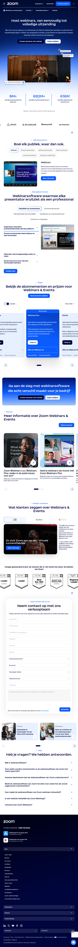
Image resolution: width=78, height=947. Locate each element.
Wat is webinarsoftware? (15, 762)
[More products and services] (74, 4)
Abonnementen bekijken (40, 296)
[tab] (13, 150)
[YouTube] (13, 926)
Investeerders (9, 874)
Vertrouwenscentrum (19, 937)
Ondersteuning (9, 919)
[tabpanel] (39, 173)
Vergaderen (38, 4)
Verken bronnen (67, 425)
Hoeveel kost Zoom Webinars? (18, 805)
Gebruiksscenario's (42, 10)
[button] (6, 365)
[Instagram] (21, 926)
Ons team (8, 861)
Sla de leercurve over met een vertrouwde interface (16, 262)
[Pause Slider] (72, 132)
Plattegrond (14, 939)
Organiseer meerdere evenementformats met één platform (19, 228)
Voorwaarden (6, 937)
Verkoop (7, 913)
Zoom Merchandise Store (12, 899)
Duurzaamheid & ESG (11, 880)
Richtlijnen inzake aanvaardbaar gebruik (34, 937)
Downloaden (8, 907)
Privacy (12, 937)
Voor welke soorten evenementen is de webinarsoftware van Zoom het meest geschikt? (36, 770)
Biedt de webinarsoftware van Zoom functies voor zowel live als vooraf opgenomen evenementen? (36, 785)
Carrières (7, 864)
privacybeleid (45, 711)
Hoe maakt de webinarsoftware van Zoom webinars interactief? (33, 792)
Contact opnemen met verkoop (31, 42)
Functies (28, 10)
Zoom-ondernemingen (11, 896)
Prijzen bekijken (54, 41)
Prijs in (68, 304)
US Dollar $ (44, 930)
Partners (7, 870)
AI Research (8, 892)
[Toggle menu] (4, 4)
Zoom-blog (8, 855)
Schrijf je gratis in (63, 4)
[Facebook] (17, 926)
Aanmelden (50, 4)
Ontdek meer (11, 271)
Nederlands (8, 930)
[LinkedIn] (4, 926)
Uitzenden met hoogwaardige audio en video (19, 255)
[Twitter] (9, 926)
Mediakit (7, 886)
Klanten (7, 858)
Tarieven (54, 10)
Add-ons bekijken (32, 355)
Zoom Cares (8, 883)
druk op (7, 877)
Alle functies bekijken (10, 355)
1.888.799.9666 (24, 828)
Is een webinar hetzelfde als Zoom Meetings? (25, 798)
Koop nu (34, 343)
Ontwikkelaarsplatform (11, 889)
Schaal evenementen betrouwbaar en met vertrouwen (19, 234)
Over (6, 849)
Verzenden (65, 709)
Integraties (8, 867)
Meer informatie (49, 178)
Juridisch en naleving (48, 937)
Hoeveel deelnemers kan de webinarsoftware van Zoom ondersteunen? (37, 777)
